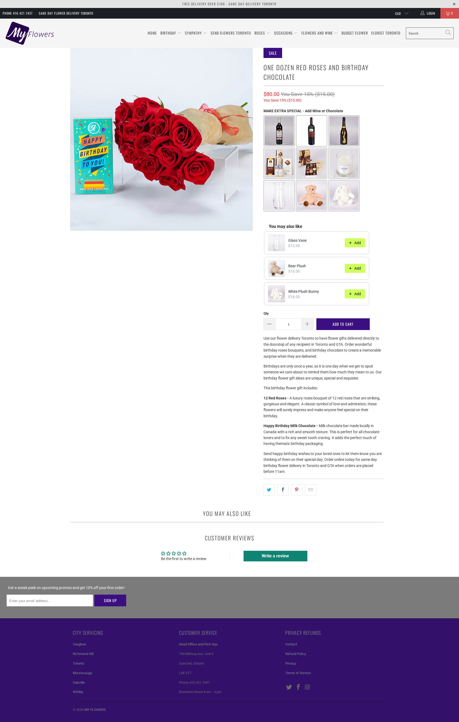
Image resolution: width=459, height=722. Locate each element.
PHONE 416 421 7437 (18, 13)
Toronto (78, 663)
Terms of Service (298, 673)
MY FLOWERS (95, 710)
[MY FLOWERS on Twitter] (289, 687)
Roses (260, 33)
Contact (291, 644)
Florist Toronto (386, 33)
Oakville (79, 683)
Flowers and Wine (317, 33)
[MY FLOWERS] (29, 33)
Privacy (290, 663)
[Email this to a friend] (310, 489)
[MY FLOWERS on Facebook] (299, 687)
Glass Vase (297, 240)
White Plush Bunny (303, 291)
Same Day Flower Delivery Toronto (66, 13)
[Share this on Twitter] (269, 489)
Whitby (78, 692)
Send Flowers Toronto (231, 33)
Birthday (168, 33)
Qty (266, 313)
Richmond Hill (83, 654)
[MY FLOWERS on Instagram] (308, 687)
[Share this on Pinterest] (297, 489)
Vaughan (79, 644)
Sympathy (194, 33)
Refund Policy (295, 654)
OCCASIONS (284, 33)
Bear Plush (297, 266)
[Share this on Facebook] (283, 489)
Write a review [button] (275, 555)
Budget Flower (355, 33)
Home (152, 33)
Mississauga (82, 673)
